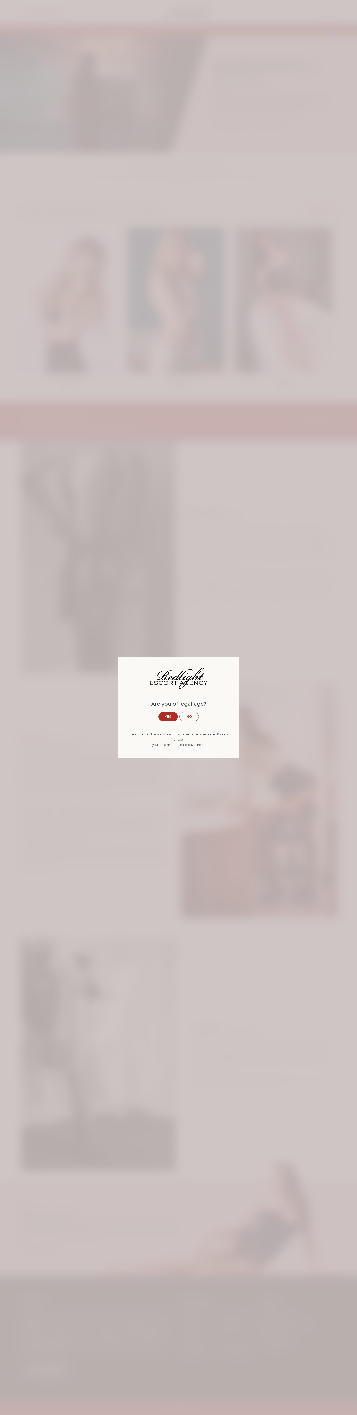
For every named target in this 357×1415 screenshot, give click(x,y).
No (189, 716)
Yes (168, 716)
